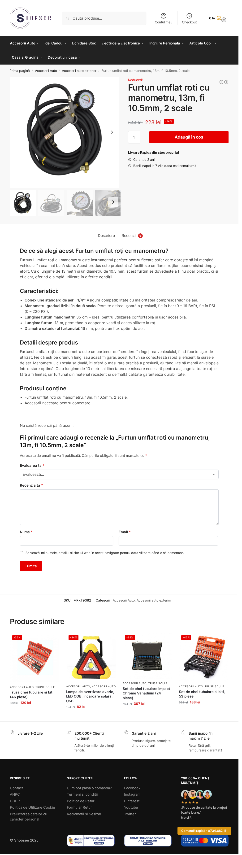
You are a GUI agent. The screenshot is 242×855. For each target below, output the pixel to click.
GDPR (15, 801)
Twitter (130, 814)
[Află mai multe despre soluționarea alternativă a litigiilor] (90, 840)
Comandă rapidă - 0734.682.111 (204, 831)
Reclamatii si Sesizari (84, 814)
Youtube (131, 807)
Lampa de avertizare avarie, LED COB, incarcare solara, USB (90, 696)
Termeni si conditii (82, 794)
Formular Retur (79, 807)
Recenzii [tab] (131, 235)
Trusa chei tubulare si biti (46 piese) (31, 694)
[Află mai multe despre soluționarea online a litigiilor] (148, 840)
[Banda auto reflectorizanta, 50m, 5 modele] (226, 82)
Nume (26, 532)
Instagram (132, 794)
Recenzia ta (31, 485)
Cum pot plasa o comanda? (89, 788)
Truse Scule (45, 687)
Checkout (189, 22)
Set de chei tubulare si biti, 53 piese (202, 694)
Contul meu (163, 22)
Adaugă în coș (189, 137)
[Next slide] (112, 132)
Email (125, 532)
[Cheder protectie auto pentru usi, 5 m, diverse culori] (221, 82)
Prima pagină (19, 71)
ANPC (15, 794)
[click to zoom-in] (65, 132)
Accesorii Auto (46, 71)
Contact (16, 788)
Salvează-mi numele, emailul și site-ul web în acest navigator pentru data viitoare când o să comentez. (105, 553)
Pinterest (131, 801)
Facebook (132, 788)
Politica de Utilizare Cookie (32, 807)
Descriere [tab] (106, 235)
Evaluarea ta (32, 465)
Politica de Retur (81, 801)
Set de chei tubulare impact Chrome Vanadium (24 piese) (146, 693)
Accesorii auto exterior (79, 71)
